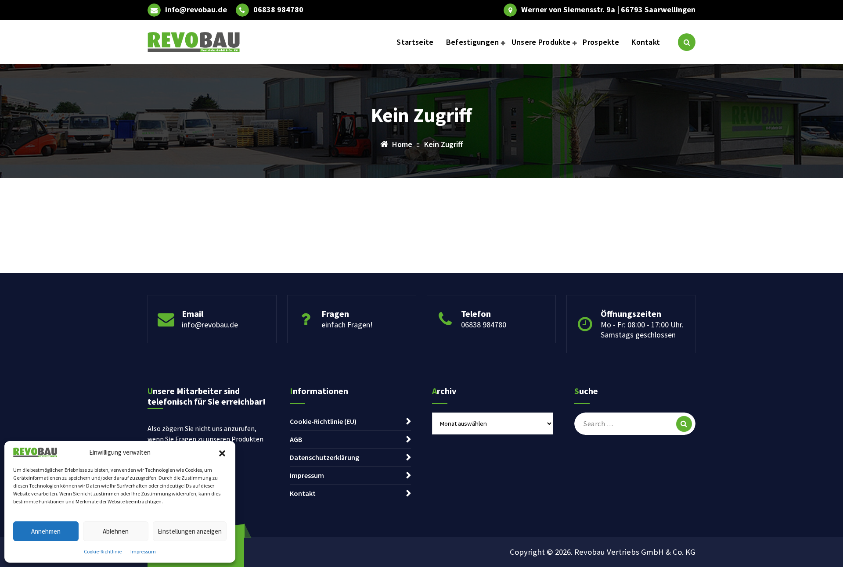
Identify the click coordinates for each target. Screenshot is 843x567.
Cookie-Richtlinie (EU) (323, 421)
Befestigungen (472, 42)
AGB (296, 439)
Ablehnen (116, 531)
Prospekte (601, 42)
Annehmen (46, 531)
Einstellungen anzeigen (190, 531)
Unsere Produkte (541, 42)
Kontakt (645, 42)
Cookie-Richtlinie (103, 551)
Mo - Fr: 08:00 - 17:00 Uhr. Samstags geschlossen (642, 329)
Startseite (414, 42)
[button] (222, 452)
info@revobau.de (196, 9)
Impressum (143, 551)
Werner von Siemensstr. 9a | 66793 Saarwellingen (608, 9)
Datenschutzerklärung (324, 457)
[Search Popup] (686, 42)
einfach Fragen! (347, 324)
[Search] (684, 424)
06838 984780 (278, 9)
